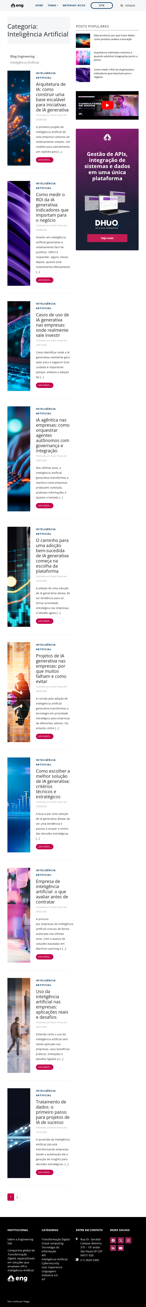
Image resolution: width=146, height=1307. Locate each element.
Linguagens (49, 1271)
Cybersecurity (50, 1263)
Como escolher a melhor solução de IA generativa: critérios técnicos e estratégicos (53, 784)
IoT (43, 1279)
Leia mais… (44, 159)
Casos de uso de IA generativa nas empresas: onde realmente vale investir (52, 325)
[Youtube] (121, 1248)
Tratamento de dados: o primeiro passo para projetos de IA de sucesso (53, 1112)
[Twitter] (121, 1240)
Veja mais (107, 238)
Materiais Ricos (74, 5)
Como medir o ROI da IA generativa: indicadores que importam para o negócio (52, 207)
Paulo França (56, 115)
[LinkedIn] (113, 1248)
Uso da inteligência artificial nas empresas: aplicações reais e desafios (52, 1004)
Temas (52, 5)
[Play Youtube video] (107, 105)
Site (102, 5)
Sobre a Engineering (20, 1239)
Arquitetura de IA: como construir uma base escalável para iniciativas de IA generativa (52, 97)
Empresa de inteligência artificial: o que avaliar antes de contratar (52, 891)
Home (39, 5)
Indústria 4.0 (50, 1275)
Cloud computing (52, 1243)
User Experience (52, 1267)
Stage (26, 1301)
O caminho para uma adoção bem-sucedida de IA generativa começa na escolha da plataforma (52, 555)
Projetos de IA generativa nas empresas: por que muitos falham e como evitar (51, 668)
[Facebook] (113, 1240)
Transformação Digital (56, 1239)
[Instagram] (128, 1240)
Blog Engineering (22, 56)
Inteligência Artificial (55, 1259)
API (44, 1255)
